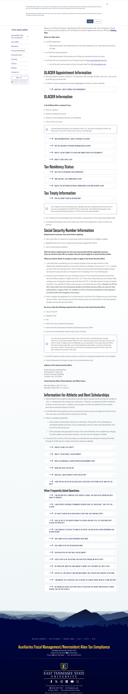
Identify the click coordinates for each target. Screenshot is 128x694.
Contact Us (15, 72)
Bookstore (14, 46)
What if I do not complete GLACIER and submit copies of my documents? (79, 153)
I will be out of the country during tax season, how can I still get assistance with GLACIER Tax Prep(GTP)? (80, 522)
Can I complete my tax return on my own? (69, 546)
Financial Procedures (20, 82)
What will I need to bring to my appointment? (70, 89)
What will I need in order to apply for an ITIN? (70, 475)
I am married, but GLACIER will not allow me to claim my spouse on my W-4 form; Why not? (85, 580)
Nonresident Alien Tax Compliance (17, 36)
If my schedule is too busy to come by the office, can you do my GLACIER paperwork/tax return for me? (81, 531)
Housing (14, 59)
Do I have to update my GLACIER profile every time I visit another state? (79, 514)
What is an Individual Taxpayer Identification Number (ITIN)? (75, 461)
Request (69, 639)
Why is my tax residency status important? (69, 172)
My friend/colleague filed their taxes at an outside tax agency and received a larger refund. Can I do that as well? (81, 588)
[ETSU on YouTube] (71, 682)
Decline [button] (98, 21)
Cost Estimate (55, 639)
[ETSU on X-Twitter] (55, 682)
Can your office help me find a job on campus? (70, 553)
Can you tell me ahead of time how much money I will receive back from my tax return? (85, 573)
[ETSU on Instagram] (60, 682)
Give (94, 639)
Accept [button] (90, 21)
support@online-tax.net (98, 60)
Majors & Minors (39, 639)
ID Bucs (13, 63)
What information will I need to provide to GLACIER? (72, 139)
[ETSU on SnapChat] (77, 682)
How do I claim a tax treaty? (64, 447)
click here (79, 83)
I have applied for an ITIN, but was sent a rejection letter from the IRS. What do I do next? (80, 483)
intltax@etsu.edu (100, 64)
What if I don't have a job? (63, 160)
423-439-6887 (59, 655)
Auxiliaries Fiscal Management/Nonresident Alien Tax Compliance (64, 646)
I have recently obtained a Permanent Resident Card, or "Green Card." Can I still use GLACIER (81, 506)
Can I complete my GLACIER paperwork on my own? (71, 539)
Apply (86, 639)
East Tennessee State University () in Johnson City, (64, 671)
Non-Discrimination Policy (70, 690)
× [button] (107, 3)
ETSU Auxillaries (20, 30)
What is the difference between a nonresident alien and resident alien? (79, 186)
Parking (13, 68)
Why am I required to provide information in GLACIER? (73, 146)
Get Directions (72, 653)
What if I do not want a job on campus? (68, 454)
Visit (79, 639)
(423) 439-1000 (57, 688)
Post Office (15, 42)
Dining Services (16, 55)
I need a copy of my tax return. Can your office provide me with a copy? (79, 559)
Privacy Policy (53, 690)
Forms (20, 78)
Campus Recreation (18, 50)
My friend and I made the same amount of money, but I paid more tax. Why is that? (82, 566)
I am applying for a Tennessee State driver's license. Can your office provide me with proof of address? (81, 496)
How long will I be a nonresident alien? (68, 179)
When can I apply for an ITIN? (64, 468)
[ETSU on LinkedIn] (65, 682)
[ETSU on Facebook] (50, 682)
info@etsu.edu (73, 688)
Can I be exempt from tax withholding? (68, 198)
